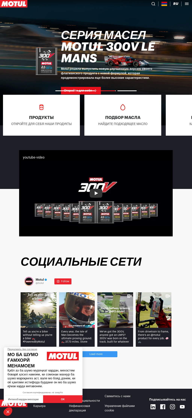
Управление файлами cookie (120, 408)
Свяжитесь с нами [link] (117, 396)
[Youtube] (182, 406)
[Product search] (153, 4)
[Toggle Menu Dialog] (186, 4)
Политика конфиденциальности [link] (84, 398)
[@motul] (29, 281)
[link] (96, 62)
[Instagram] (172, 406)
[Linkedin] (153, 406)
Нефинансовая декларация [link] (79, 408)
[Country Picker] (164, 4)
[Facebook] (162, 406)
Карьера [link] (39, 405)
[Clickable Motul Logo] (13, 4)
